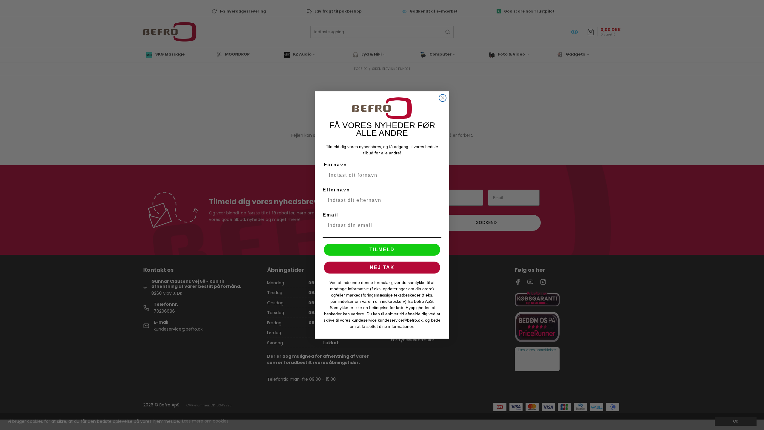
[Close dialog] (442, 98)
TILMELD (382, 249)
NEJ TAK (382, 267)
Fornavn (335, 164)
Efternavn (336, 189)
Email (330, 214)
